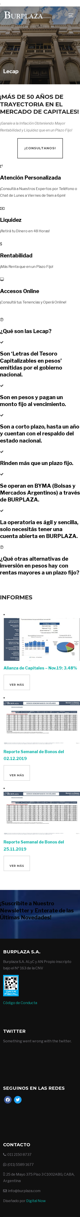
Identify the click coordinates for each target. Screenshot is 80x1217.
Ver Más (17, 684)
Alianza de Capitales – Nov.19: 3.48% (40, 668)
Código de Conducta (20, 1003)
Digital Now (36, 1201)
